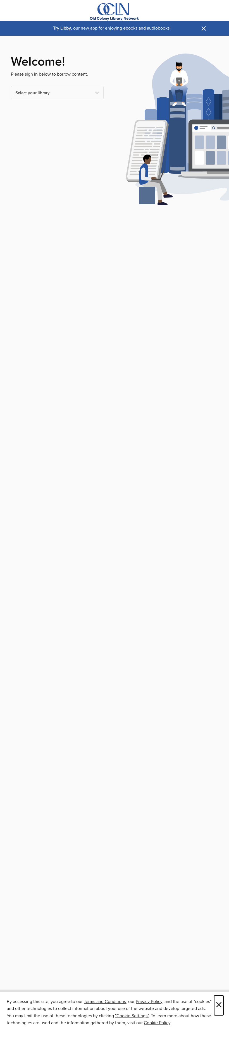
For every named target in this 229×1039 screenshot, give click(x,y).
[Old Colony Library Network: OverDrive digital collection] (114, 12)
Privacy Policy (149, 1001)
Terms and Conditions (105, 1001)
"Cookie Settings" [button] (132, 1016)
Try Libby (62, 28)
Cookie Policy (157, 1023)
